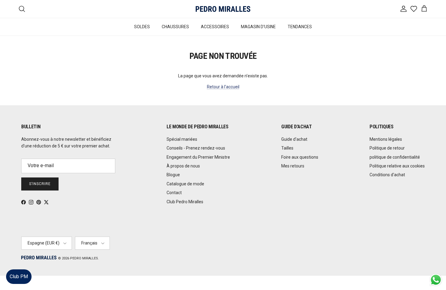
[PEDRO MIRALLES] (223, 9)
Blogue (173, 174)
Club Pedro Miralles (185, 201)
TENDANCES (300, 26)
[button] (435, 267)
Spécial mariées (182, 139)
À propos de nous (183, 166)
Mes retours (292, 166)
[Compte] (402, 8)
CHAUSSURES (175, 26)
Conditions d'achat (387, 174)
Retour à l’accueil (223, 86)
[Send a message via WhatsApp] (436, 280)
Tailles (287, 148)
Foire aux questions (299, 157)
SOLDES (142, 26)
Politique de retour (387, 148)
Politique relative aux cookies (397, 166)
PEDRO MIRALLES (84, 258)
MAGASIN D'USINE (258, 26)
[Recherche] (21, 8)
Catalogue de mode (185, 183)
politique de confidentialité (395, 157)
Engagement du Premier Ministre (198, 157)
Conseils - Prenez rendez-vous (196, 148)
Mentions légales (386, 139)
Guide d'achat (294, 139)
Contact (174, 192)
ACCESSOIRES (215, 26)
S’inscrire (40, 184)
